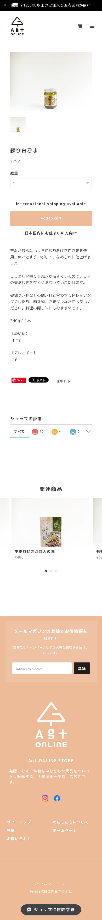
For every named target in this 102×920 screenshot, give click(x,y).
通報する (63, 381)
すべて (19, 431)
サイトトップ (19, 822)
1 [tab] (46, 570)
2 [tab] (51, 570)
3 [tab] (55, 570)
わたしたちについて (71, 822)
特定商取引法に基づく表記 (51, 891)
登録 (82, 668)
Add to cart (51, 218)
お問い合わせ (19, 839)
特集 (11, 830)
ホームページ (65, 830)
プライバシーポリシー (51, 884)
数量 (14, 173)
